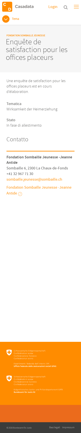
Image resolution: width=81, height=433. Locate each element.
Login (52, 6)
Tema (15, 19)
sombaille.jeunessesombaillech (34, 179)
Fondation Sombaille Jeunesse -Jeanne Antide (38, 190)
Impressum (68, 427)
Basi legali (54, 427)
